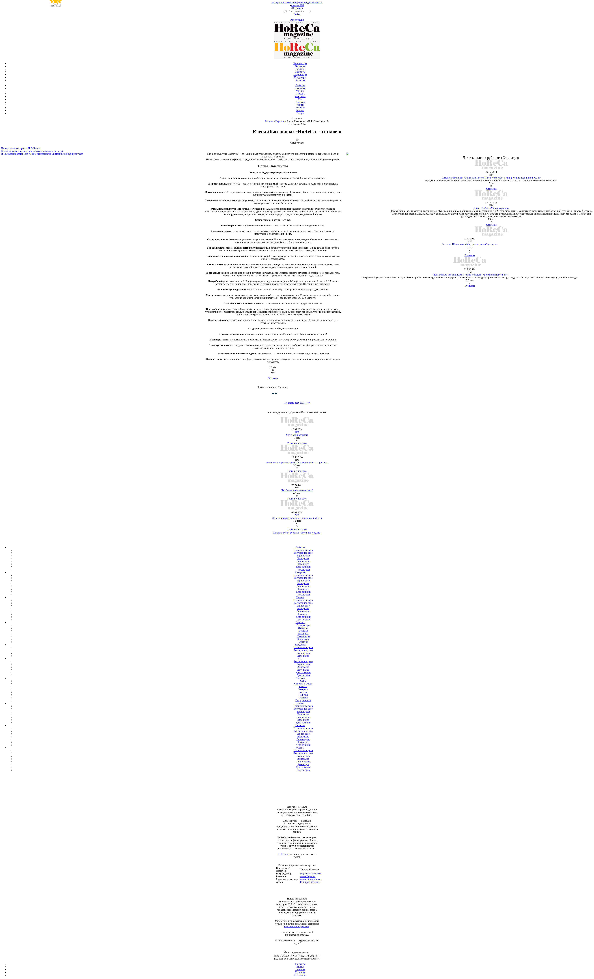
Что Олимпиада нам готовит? (297, 490)
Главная (269, 121)
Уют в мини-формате (297, 435)
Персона (279, 121)
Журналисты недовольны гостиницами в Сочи (297, 518)
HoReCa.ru (283, 854)
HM (297, 432)
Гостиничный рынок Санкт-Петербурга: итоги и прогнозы (297, 462)
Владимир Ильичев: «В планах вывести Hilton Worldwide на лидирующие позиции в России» (491, 177)
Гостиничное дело (297, 443)
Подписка (297, 8)
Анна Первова (307, 876)
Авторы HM (297, 5)
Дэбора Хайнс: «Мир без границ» (491, 208)
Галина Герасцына (310, 882)
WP (297, 515)
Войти (297, 14)
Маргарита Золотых (310, 873)
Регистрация (297, 19)
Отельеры (273, 378)
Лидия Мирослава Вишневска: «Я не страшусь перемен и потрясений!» (470, 274)
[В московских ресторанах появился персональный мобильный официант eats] (297, 151)
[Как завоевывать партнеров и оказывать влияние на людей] (297, 148)
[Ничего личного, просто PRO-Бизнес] (297, 145)
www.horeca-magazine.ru (296, 926)
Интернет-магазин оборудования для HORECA (297, 2)
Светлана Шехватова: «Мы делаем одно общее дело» (470, 244)
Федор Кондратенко (310, 879)
